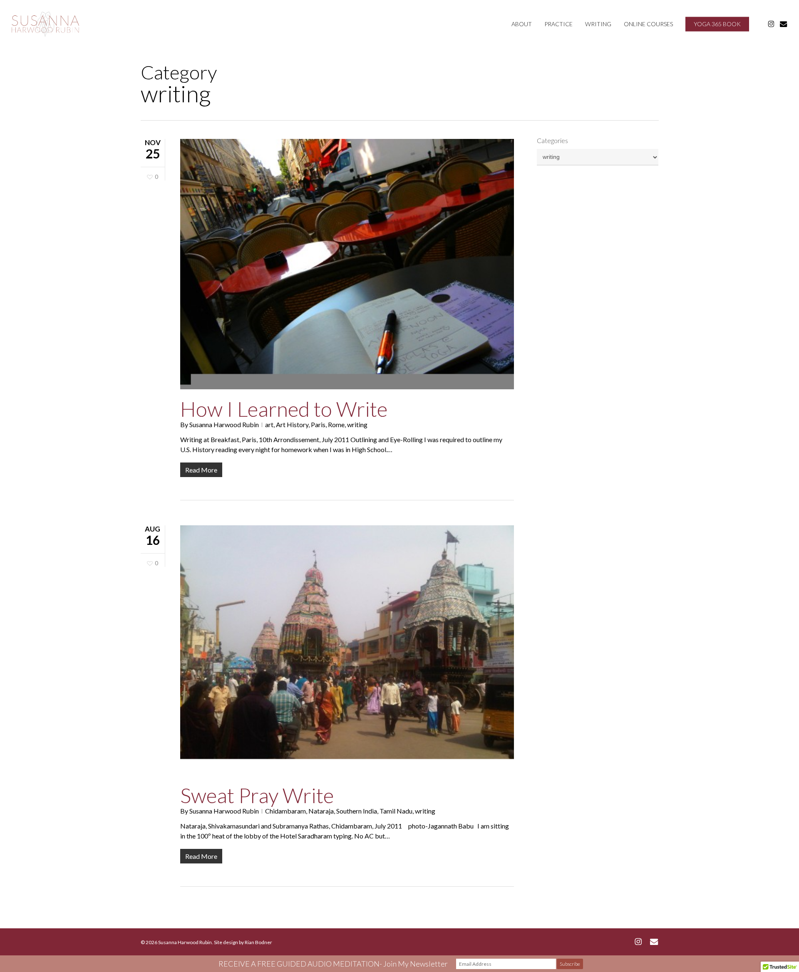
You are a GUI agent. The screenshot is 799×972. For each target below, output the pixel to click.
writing (357, 424)
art (269, 424)
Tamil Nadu (396, 811)
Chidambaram (285, 811)
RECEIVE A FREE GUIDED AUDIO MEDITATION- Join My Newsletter (333, 963)
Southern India (356, 811)
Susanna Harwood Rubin (224, 424)
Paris (318, 424)
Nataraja (321, 811)
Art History (292, 424)
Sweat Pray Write (257, 795)
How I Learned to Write (283, 408)
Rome (336, 424)
